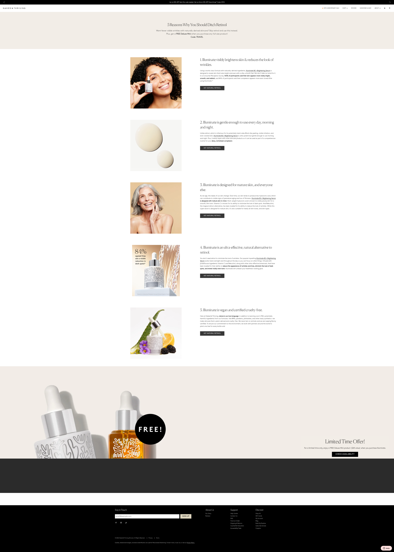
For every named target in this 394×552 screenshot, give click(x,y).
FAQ (231, 518)
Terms (157, 538)
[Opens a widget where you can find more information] (386, 548)
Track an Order (235, 521)
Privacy (151, 538)
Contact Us (233, 516)
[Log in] (384, 8)
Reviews (353, 8)
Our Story (208, 513)
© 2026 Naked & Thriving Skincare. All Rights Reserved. (130, 538)
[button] (347, 8)
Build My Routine (261, 523)
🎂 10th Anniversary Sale (330, 8)
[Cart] (389, 8)
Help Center (234, 513)
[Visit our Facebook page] (116, 522)
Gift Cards (259, 516)
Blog (257, 521)
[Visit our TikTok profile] (126, 522)
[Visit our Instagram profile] (121, 522)
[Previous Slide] (4, 2)
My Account (259, 518)
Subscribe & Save (365, 8)
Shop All (258, 513)
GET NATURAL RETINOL (212, 88)
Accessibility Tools (235, 528)
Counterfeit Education (237, 526)
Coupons (258, 528)
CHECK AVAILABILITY (345, 454)
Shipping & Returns (236, 523)
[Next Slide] (390, 2)
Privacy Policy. (191, 542)
